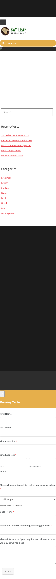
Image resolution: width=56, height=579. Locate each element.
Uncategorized (8, 213)
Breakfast (6, 177)
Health (4, 203)
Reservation (9, 43)
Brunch (4, 182)
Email (2, 466)
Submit (8, 571)
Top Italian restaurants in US (15, 135)
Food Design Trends (11, 150)
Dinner (4, 193)
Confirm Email (35, 466)
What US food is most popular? (16, 145)
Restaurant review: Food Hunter (16, 140)
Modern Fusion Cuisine (12, 155)
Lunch (4, 208)
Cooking (5, 188)
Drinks (4, 198)
